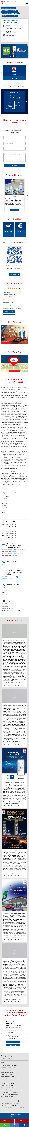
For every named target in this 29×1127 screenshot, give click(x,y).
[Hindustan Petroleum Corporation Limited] (10, 4)
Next (27, 73)
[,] (14, 829)
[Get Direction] (17, 578)
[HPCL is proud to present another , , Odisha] (14, 696)
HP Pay (20, 231)
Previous (2, 73)
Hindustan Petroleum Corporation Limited (14, 1023)
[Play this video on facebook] (14, 632)
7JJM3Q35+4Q (6, 576)
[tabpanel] (14, 51)
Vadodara (14, 555)
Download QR (14, 274)
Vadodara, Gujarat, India (8, 578)
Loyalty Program (8, 231)
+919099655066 (10, 1039)
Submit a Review (9, 311)
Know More (14, 210)
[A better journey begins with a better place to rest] (14, 950)
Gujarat (14, 551)
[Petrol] (14, 187)
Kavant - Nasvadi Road (7, 1058)
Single (18, 1117)
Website (13, 1042)
